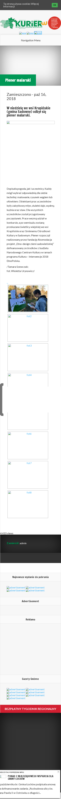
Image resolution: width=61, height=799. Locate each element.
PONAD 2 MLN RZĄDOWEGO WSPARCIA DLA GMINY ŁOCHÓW (30, 777)
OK (54, 5)
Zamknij (58, 772)
